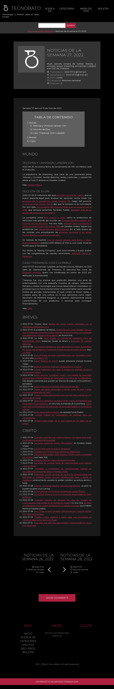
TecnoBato (54, 664)
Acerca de (50, 9)
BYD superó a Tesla (54, 217)
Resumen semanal (44, 31)
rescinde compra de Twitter (70, 195)
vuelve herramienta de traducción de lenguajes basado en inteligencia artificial (57, 406)
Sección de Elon (40, 129)
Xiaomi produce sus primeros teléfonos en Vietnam (56, 387)
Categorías (66, 8)
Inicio (30, 31)
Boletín (103, 8)
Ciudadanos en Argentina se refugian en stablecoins (57, 452)
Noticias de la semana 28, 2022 (76, 557)
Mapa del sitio (86, 9)
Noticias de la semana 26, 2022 (38, 557)
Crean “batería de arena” (46, 361)
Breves (31, 137)
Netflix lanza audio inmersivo (46, 412)
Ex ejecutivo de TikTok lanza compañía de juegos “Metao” (59, 491)
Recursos (28, 648)
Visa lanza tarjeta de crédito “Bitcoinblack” (53, 443)
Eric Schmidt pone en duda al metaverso (52, 449)
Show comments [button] (57, 597)
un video (26, 352)
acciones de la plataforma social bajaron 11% (46, 201)
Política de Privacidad (57, 633)
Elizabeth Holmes (31, 272)
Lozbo (60, 77)
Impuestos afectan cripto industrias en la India (54, 460)
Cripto (31, 141)
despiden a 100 (40, 358)
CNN (29, 308)
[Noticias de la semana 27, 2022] (31, 59)
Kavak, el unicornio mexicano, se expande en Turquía (57, 367)
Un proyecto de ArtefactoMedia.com (57, 681)
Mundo (31, 122)
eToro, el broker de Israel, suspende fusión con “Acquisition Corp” (62, 355)
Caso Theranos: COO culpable (47, 133)
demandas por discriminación (54, 229)
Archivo (28, 644)
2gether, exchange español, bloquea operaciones (57, 486)
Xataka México (34, 185)
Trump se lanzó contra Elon (36, 204)
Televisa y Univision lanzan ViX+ (48, 125)
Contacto (57, 636)
